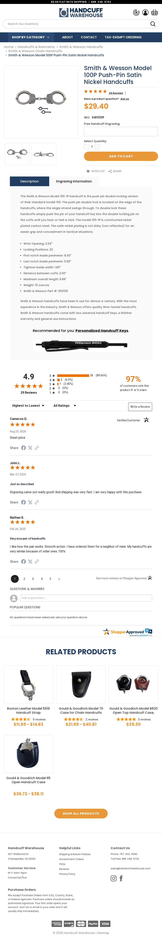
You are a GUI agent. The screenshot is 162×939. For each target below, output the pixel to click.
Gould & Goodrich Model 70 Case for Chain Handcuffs (81, 710)
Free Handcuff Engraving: (102, 124)
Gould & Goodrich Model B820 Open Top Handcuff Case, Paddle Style (133, 710)
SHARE (117, 171)
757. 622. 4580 (128, 854)
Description (29, 181)
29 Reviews (116, 93)
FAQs (62, 864)
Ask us (125, 98)
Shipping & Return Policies (74, 854)
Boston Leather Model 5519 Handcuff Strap (28, 710)
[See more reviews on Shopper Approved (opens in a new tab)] (37, 448)
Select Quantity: (95, 141)
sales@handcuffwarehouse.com (131, 868)
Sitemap (103, 933)
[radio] (81, 375)
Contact (89, 37)
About (67, 37)
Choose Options (28, 684)
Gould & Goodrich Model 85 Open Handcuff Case (28, 780)
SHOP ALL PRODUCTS (81, 813)
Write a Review (140, 406)
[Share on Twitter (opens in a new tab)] (30, 448)
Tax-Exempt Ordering (123, 37)
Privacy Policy (67, 874)
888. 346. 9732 (101, 2)
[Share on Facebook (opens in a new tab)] (23, 448)
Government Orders (71, 859)
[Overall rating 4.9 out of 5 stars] (95, 92)
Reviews (64, 869)
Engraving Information (74, 181)
